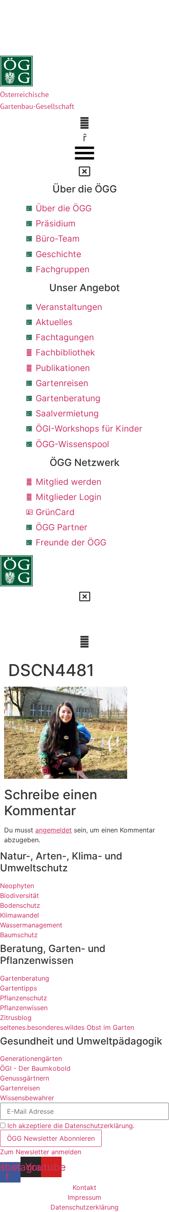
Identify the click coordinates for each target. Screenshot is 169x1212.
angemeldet (53, 830)
